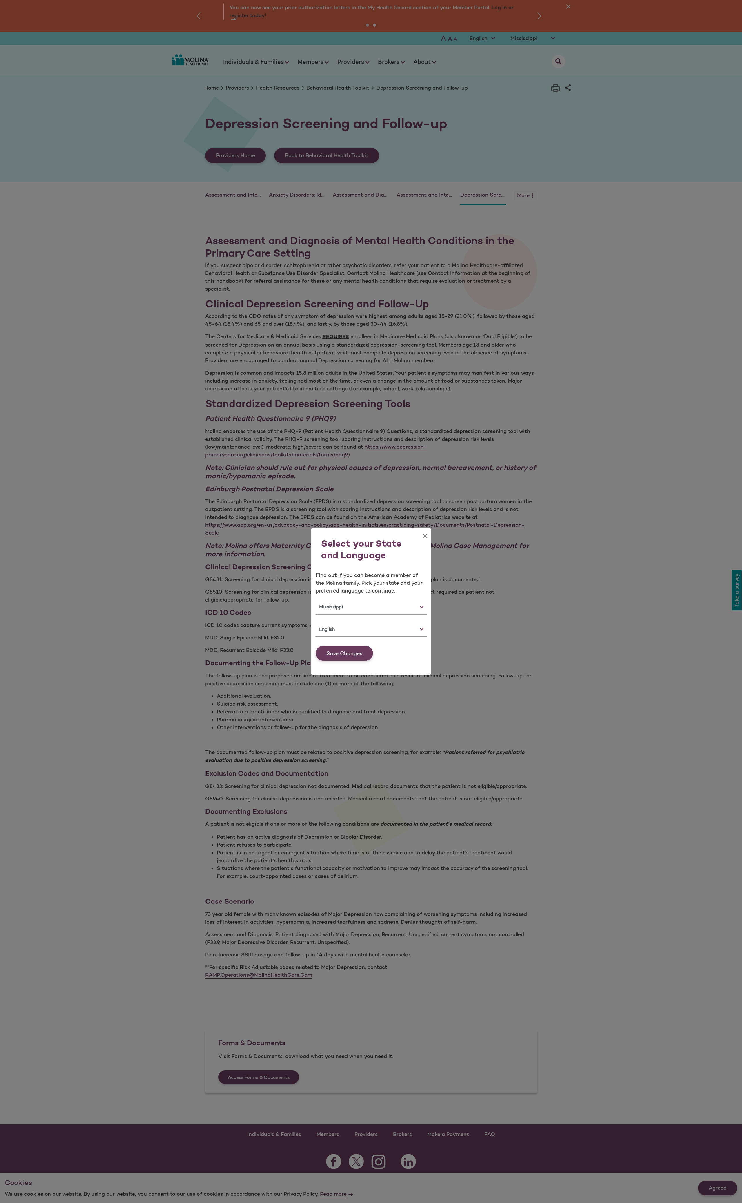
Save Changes (344, 653)
